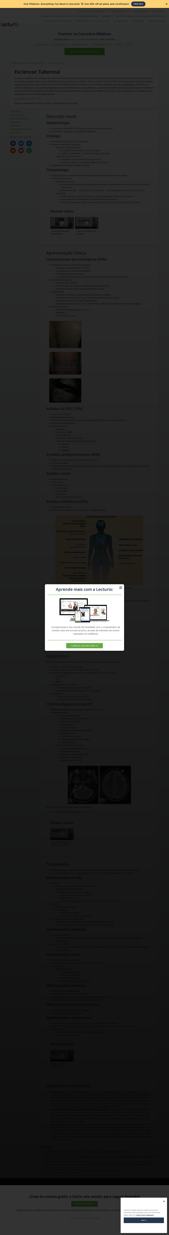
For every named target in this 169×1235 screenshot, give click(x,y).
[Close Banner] (166, 4)
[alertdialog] (84, 4)
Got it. (144, 1220)
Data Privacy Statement (145, 1215)
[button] (121, 588)
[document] (84, 617)
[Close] (164, 1201)
